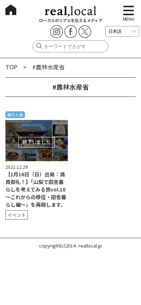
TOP (11, 67)
